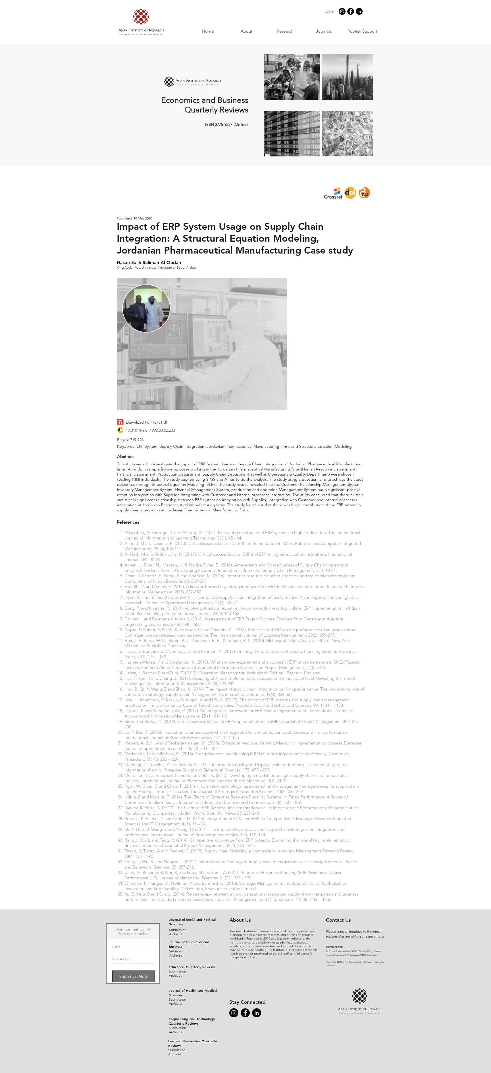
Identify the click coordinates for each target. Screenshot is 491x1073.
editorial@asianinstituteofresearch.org (355, 936)
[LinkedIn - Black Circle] (359, 11)
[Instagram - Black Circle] (342, 11)
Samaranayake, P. (169, 710)
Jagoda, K (133, 710)
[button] (323, 31)
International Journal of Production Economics (168, 737)
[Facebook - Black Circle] (350, 11)
